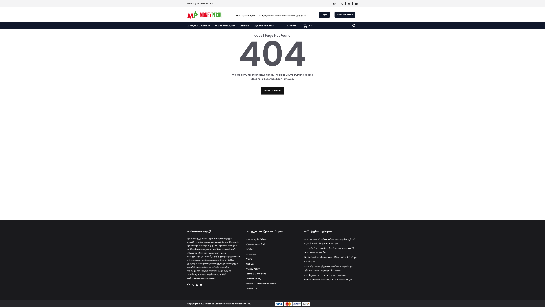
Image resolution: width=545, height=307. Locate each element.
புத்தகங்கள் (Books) (264, 25)
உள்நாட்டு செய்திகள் (198, 25)
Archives (291, 25)
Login (324, 14)
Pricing (249, 259)
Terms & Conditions (256, 273)
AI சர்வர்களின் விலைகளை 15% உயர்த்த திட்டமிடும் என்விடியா (276, 15)
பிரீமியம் (244, 25)
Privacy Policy (253, 268)
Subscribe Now (345, 14)
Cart (310, 25)
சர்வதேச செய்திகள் (224, 25)
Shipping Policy (253, 278)
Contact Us (251, 288)
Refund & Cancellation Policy (261, 283)
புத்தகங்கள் (251, 254)
